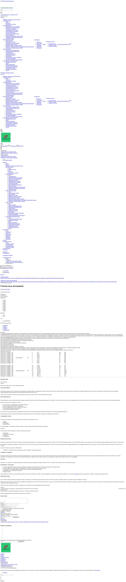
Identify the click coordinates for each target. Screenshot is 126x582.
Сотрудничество (4, 562)
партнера (77, 473)
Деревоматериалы (113, 281)
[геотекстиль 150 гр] (5, 289)
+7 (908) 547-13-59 (13, 14)
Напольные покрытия (32, 281)
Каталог (7, 164)
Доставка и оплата (10, 243)
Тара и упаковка (12, 204)
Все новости (3, 519)
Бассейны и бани (12, 169)
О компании (8, 232)
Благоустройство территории (77, 281)
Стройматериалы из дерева (43, 281)
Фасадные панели (88, 281)
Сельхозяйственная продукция (15, 219)
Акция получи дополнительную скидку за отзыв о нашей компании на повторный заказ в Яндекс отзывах (24, 521)
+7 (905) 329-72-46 (5, 14)
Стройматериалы (12, 176)
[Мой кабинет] (1, 13)
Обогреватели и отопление (55, 281)
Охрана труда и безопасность (21, 281)
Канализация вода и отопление (8, 281)
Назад (7, 163)
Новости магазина (6, 515)
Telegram (7, 270)
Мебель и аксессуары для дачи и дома (9, 278)
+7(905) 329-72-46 (4, 155)
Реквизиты (3, 560)
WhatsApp (7, 272)
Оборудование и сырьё (13, 193)
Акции (2, 556)
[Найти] (1, 576)
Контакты (3, 558)
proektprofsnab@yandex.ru (7, 268)
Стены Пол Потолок (66, 281)
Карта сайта (97, 570)
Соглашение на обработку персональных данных (13, 508)
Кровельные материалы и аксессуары (100, 281)
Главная (2, 553)
